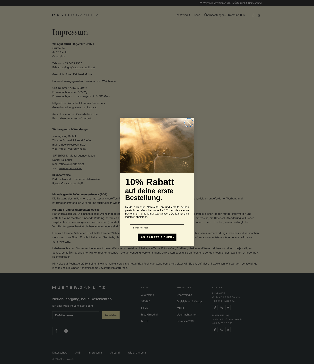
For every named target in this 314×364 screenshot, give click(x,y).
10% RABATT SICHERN (157, 237)
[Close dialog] (189, 122)
